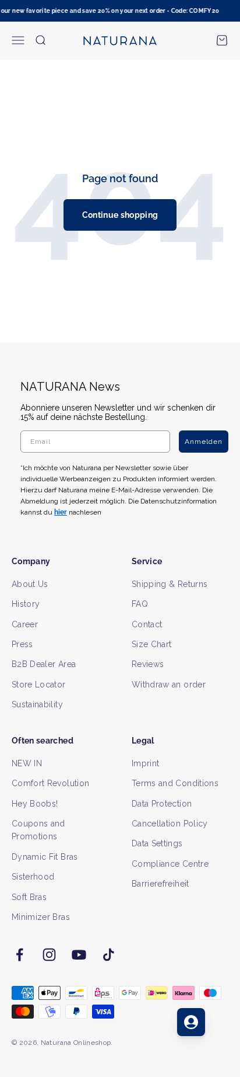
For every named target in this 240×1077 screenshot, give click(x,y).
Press (22, 644)
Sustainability (37, 704)
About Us (30, 584)
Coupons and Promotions (38, 830)
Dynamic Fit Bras (45, 856)
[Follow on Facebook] (19, 955)
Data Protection (162, 803)
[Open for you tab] (191, 1022)
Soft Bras (29, 897)
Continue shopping (120, 215)
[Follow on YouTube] (79, 955)
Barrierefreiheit (160, 883)
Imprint (145, 763)
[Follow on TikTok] (109, 955)
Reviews (148, 664)
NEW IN (27, 763)
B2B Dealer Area (44, 664)
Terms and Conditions (175, 783)
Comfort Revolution (50, 783)
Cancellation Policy (170, 823)
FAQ (140, 604)
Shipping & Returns (169, 584)
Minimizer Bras (41, 917)
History (26, 604)
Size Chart (152, 644)
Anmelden (204, 441)
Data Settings (157, 843)
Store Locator (39, 684)
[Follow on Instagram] (49, 955)
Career (25, 624)
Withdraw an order (169, 684)
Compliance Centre (170, 863)
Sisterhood (33, 876)
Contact (147, 624)
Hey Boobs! (35, 803)
